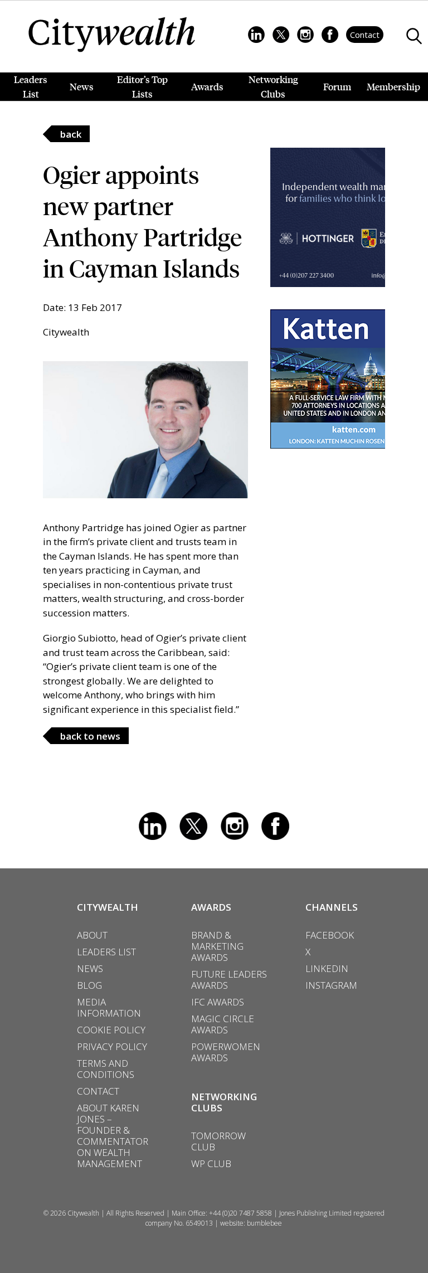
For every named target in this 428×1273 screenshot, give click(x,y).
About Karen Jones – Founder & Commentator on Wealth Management (112, 1135)
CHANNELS (331, 907)
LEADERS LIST (106, 952)
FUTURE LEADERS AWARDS (229, 980)
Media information (109, 1008)
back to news (90, 736)
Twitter (193, 826)
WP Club (211, 1163)
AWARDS (211, 907)
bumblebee (264, 1223)
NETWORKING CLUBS (224, 1102)
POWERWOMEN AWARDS (225, 1052)
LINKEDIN (326, 968)
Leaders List (30, 86)
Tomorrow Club (218, 1141)
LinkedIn (153, 826)
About (92, 935)
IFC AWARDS (217, 1002)
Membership (393, 86)
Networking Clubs (273, 86)
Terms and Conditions (105, 1069)
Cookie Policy (111, 1030)
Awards (207, 86)
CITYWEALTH (107, 907)
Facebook (275, 826)
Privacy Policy (112, 1046)
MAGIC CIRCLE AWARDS (222, 1024)
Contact (365, 34)
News (82, 86)
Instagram (235, 826)
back (70, 134)
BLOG (89, 985)
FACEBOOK (329, 935)
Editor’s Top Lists (142, 86)
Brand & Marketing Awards (217, 946)
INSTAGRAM (331, 985)
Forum (337, 86)
